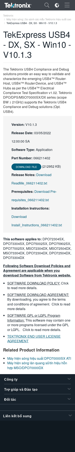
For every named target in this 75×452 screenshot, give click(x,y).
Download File (26, 167)
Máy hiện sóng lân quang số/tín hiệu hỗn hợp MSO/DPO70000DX (37, 365)
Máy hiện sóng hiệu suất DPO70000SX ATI (39, 358)
